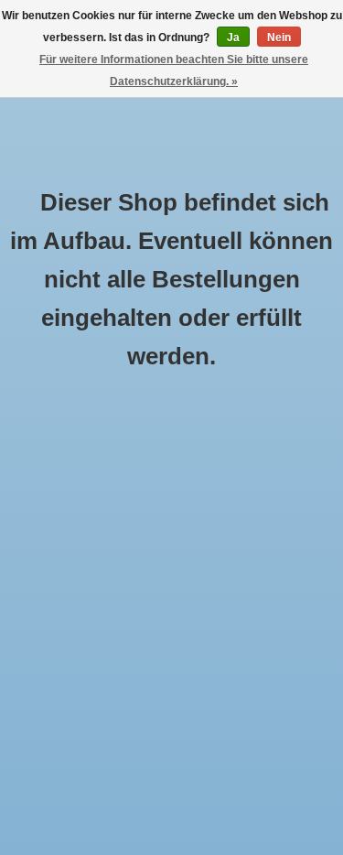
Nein (279, 37)
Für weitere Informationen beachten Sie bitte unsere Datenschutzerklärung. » (173, 70)
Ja (233, 37)
